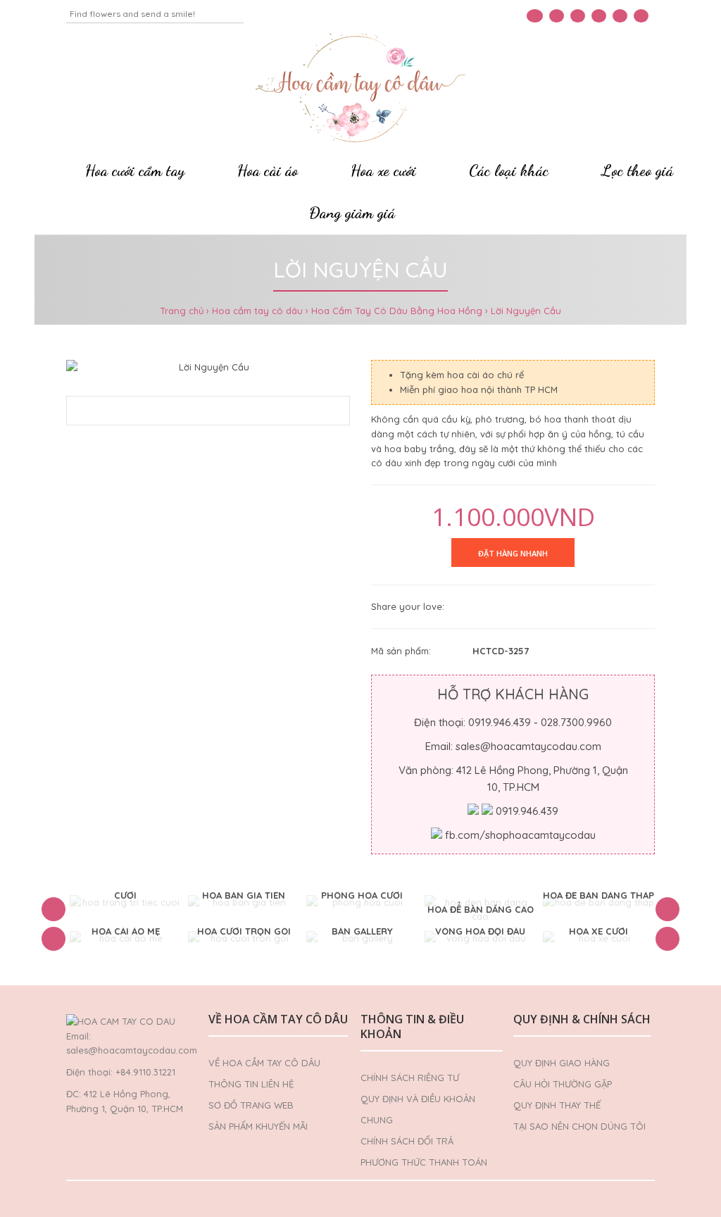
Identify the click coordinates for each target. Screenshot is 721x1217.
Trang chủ (181, 310)
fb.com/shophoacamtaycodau (520, 835)
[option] (125, 902)
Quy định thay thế (557, 1105)
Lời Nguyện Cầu (526, 310)
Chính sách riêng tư (409, 1077)
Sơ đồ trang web (251, 1105)
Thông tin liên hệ (251, 1084)
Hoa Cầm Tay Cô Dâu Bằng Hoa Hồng (396, 310)
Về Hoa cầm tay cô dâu (264, 1062)
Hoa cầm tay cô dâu (257, 310)
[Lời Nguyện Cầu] (208, 367)
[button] (53, 909)
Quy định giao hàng (561, 1062)
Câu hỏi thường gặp (562, 1084)
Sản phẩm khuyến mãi (258, 1126)
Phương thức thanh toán (423, 1162)
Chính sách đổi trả (406, 1141)
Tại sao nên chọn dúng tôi (579, 1126)
